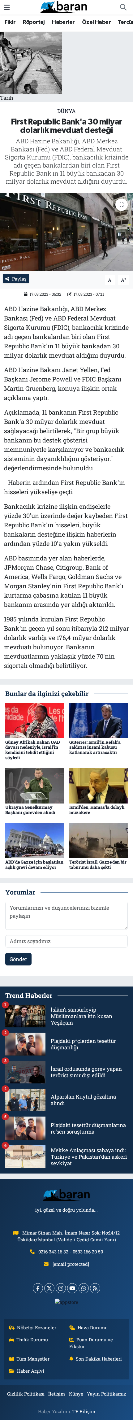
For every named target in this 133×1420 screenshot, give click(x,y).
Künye (76, 1394)
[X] (49, 1288)
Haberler (63, 22)
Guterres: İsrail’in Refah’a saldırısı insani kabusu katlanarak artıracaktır (95, 747)
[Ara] (123, 7)
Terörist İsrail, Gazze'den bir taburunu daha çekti (98, 864)
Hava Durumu (93, 1327)
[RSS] (95, 1288)
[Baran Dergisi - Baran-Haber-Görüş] (64, 7)
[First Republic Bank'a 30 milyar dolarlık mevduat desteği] (66, 232)
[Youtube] (72, 1288)
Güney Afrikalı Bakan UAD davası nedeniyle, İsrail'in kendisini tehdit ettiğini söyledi (32, 749)
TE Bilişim (83, 1411)
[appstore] (67, 1303)
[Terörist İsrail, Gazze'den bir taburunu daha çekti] (98, 840)
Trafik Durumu (32, 1339)
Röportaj (34, 22)
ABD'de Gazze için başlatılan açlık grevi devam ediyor (34, 864)
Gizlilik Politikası (26, 1394)
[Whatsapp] (84, 1288)
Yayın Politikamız (106, 1394)
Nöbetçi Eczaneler (36, 1327)
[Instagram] (61, 1288)
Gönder (18, 959)
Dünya (66, 111)
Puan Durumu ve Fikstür (91, 1342)
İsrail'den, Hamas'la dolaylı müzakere (97, 809)
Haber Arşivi (30, 1371)
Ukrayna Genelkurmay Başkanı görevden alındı (30, 809)
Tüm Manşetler (32, 1359)
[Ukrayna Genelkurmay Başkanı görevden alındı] (34, 785)
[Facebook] (38, 1288)
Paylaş (19, 279)
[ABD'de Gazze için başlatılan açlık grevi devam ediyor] (34, 840)
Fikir (10, 22)
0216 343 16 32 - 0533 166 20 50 (70, 1251)
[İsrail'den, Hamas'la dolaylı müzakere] (98, 785)
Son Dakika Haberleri (99, 1359)
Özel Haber (96, 22)
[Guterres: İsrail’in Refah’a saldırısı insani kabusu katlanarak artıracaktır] (98, 720)
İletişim (56, 1394)
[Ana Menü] (7, 7)
